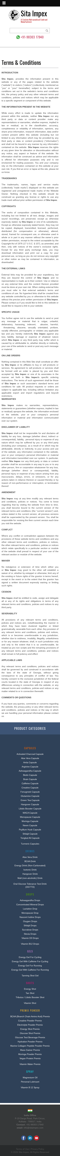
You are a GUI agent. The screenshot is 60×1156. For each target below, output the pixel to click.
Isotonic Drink (30, 869)
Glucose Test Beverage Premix (30, 1037)
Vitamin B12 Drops (30, 944)
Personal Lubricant (30, 1081)
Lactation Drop (30, 908)
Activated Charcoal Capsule (30, 754)
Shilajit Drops (30, 925)
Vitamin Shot (30, 1003)
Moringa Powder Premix (30, 1054)
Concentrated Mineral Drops (30, 904)
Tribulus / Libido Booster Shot (30, 997)
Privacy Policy (37, 1149)
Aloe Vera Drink (30, 857)
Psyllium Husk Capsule (30, 829)
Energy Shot (30, 989)
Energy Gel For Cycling (30, 957)
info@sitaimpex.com (33, 1127)
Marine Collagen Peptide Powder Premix (30, 1046)
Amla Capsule (30, 762)
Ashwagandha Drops (30, 900)
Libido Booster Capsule (30, 808)
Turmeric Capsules (30, 843)
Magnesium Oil (30, 1077)
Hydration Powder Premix (30, 1041)
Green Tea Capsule (30, 800)
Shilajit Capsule (30, 834)
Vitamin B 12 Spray (30, 1087)
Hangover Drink (30, 874)
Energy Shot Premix (30, 1029)
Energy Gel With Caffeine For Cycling (30, 961)
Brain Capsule (30, 779)
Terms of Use (22, 1149)
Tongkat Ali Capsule (30, 838)
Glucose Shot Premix (30, 1033)
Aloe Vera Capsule (30, 758)
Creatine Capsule (30, 787)
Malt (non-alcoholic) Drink (30, 878)
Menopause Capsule (30, 817)
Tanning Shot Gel (30, 975)
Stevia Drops (30, 934)
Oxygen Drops (30, 921)
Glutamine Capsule (30, 796)
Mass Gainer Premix (30, 1050)
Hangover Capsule (30, 804)
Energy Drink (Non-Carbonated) (30, 865)
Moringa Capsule (30, 821)
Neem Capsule (30, 825)
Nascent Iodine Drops (30, 917)
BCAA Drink (30, 861)
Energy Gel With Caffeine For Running (30, 970)
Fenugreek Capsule (30, 792)
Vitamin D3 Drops (30, 938)
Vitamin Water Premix (30, 1064)
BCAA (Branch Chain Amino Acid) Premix (30, 1016)
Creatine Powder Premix (30, 1020)
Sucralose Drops (30, 929)
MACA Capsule (30, 813)
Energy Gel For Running (30, 965)
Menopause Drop (30, 913)
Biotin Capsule (30, 775)
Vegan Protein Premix (30, 1058)
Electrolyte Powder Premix (30, 1025)
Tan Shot (30, 993)
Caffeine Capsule (30, 783)
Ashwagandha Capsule (30, 771)
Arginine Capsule (30, 766)
